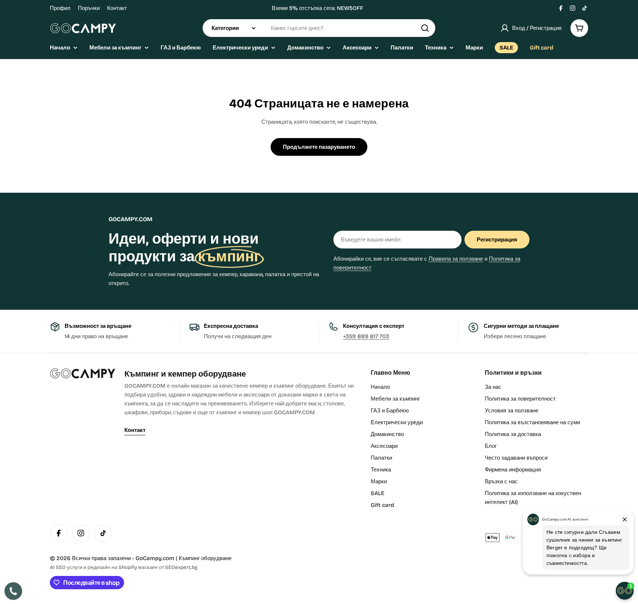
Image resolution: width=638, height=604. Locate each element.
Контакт (117, 8)
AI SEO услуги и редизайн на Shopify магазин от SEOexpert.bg (124, 567)
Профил (60, 8)
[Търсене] (425, 28)
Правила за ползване (456, 258)
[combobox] (319, 28)
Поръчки (89, 8)
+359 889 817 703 (366, 336)
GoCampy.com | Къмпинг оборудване (183, 558)
